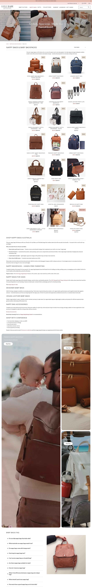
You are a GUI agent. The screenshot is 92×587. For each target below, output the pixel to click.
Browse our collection (26, 330)
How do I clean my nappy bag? (17, 568)
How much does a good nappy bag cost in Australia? (23, 584)
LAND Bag (53, 280)
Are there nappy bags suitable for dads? (20, 563)
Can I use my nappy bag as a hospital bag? (20, 558)
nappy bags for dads (13, 284)
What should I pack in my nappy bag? (19, 579)
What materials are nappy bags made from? (21, 543)
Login (84, 3)
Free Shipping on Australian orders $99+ (46, 0)
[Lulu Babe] (7, 7)
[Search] (89, 7)
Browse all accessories (11, 311)
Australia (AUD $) (72, 3)
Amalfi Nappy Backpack (63, 280)
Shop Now (8, 343)
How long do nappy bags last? (17, 553)
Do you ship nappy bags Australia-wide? (20, 538)
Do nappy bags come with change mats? (20, 548)
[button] (24, 7)
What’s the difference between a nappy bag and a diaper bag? (24, 573)
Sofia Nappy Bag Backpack (21, 273)
